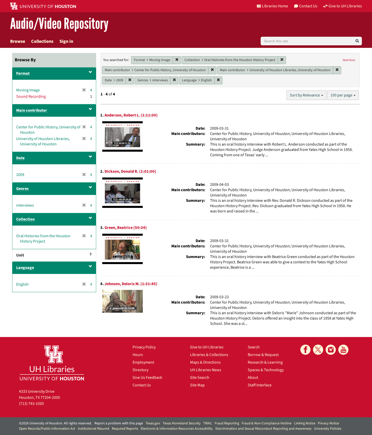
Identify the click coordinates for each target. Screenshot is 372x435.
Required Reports (125, 428)
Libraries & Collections (209, 355)
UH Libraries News (205, 370)
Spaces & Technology (266, 370)
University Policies (327, 428)
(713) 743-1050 (31, 403)
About (253, 377)
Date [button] (20, 158)
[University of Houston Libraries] (52, 363)
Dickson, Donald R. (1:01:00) (130, 171)
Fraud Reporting (227, 423)
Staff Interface (260, 385)
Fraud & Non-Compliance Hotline (267, 423)
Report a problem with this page (118, 423)
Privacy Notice (328, 423)
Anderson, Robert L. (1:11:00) (131, 115)
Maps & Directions (205, 362)
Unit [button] (20, 255)
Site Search (199, 377)
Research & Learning (265, 362)
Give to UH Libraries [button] (345, 6)
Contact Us (142, 385)
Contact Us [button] (308, 6)
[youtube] (343, 350)
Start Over (349, 60)
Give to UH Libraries (206, 347)
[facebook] (305, 350)
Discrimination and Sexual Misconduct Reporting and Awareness (263, 428)
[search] (357, 41)
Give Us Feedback (147, 377)
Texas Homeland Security (182, 423)
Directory (140, 370)
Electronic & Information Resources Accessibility (177, 428)
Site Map (197, 385)
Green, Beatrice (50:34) (126, 227)
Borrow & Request (263, 355)
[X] (318, 350)
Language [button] (25, 267)
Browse (17, 41)
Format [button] (23, 73)
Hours (138, 355)
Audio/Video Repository (59, 24)
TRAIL (207, 423)
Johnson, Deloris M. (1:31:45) (131, 284)
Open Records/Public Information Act (47, 428)
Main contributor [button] (31, 110)
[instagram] (331, 350)
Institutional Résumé (93, 428)
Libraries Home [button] (275, 6)
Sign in (66, 41)
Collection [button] (25, 219)
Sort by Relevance (305, 95)
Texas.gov (153, 423)
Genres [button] (22, 188)
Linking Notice (304, 423)
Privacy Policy (144, 347)
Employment (143, 362)
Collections (42, 41)
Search (254, 347)
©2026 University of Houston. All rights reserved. (55, 423)
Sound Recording (31, 96)
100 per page (341, 95)
